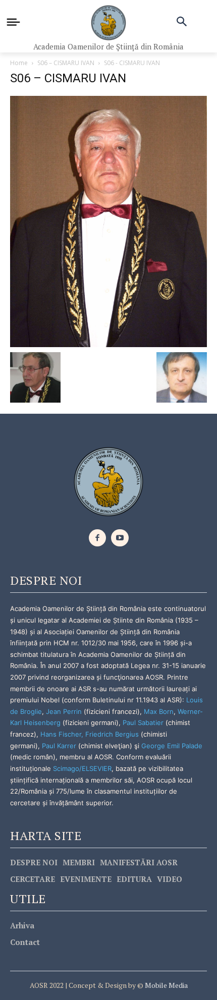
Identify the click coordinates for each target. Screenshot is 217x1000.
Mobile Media (165, 985)
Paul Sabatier (143, 722)
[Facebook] (97, 538)
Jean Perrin (65, 711)
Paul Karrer (59, 746)
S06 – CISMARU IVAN (65, 63)
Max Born (159, 711)
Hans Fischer (60, 734)
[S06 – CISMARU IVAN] (108, 220)
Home (19, 63)
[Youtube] (120, 538)
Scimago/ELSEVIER (82, 768)
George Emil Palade (171, 746)
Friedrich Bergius (112, 734)
